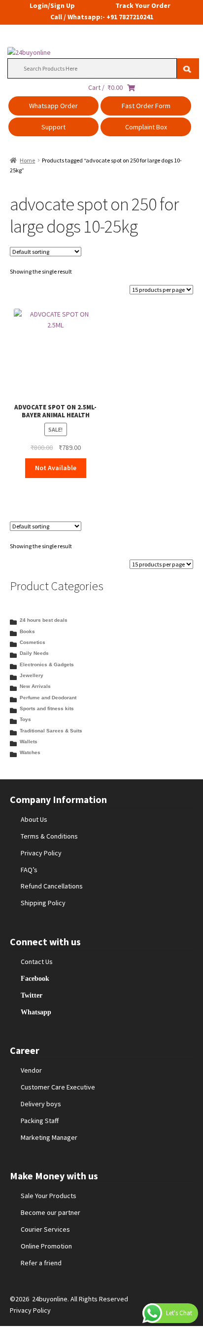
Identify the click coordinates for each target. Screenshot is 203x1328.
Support (53, 126)
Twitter (31, 995)
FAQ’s (29, 869)
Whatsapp (36, 1011)
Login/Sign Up (52, 5)
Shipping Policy (43, 902)
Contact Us (37, 961)
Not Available (55, 467)
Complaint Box (146, 126)
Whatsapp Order (53, 105)
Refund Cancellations (52, 886)
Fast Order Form (146, 105)
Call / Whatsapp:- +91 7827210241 (101, 16)
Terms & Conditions (49, 836)
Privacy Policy (41, 852)
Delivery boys (41, 1103)
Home (27, 160)
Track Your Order (142, 5)
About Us (34, 819)
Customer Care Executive (58, 1087)
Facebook (35, 978)
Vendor (31, 1070)
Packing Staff (40, 1120)
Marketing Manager (49, 1137)
